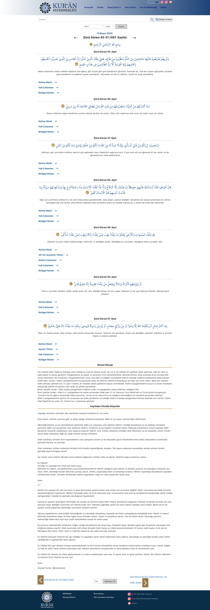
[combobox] (93, 26)
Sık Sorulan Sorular (104, 597)
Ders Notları (130, 7)
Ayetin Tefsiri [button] (47, 349)
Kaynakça (99, 594)
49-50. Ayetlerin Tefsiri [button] (52, 255)
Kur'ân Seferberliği (148, 7)
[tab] (106, 82)
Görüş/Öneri (69, 597)
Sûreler (100, 7)
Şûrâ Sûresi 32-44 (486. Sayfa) (59, 579)
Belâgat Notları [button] (48, 92)
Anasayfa (88, 7)
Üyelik (152, 2)
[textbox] (93, 26)
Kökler (163, 7)
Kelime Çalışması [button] (49, 260)
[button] (76, 37)
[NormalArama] (152, 19)
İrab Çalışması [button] (47, 87)
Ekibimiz (67, 594)
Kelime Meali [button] (47, 82)
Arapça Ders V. (114, 7)
